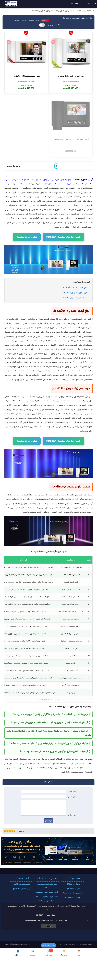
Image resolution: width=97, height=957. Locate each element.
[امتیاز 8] (13, 831)
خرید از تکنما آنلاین (73, 888)
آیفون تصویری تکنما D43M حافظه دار (70, 76)
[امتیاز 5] (9, 831)
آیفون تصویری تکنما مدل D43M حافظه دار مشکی (71, 139)
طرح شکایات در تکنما (73, 897)
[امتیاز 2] (5, 831)
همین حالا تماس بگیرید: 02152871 (63, 237)
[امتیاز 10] (15, 831)
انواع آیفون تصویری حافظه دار (75, 287)
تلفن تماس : (71, 796)
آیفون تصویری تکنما (61, 10)
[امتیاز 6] (10, 831)
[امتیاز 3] (7, 831)
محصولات (77, 10)
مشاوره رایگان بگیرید (27, 237)
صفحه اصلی (89, 10)
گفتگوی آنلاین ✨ (48, 945)
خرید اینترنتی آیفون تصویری (47, 892)
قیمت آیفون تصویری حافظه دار (74, 297)
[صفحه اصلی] (9, 4)
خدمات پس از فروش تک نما (47, 896)
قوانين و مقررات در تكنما (73, 893)
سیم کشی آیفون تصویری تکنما (47, 886)
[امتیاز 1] (4, 831)
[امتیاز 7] (12, 831)
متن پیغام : (71, 815)
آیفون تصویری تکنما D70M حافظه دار (26, 76)
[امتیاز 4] (8, 831)
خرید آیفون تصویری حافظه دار (75, 292)
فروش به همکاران (73, 884)
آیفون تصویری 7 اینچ (21, 884)
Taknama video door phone (71, 81)
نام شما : (72, 791)
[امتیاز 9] (14, 831)
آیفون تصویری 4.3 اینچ (22, 888)
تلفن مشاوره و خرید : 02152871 (83, 4)
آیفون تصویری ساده (47, 900)
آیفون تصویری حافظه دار (40, 10)
